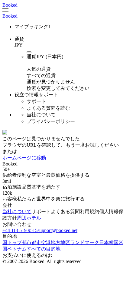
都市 (36, 242)
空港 (46, 242)
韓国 (114, 242)
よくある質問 (65, 211)
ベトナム (17, 248)
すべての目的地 (43, 248)
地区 (65, 242)
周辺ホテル (29, 217)
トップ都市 (19, 242)
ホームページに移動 (24, 157)
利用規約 (89, 211)
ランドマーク (84, 242)
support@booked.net (57, 230)
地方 (55, 242)
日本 (104, 242)
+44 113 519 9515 (19, 230)
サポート (41, 211)
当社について (16, 211)
